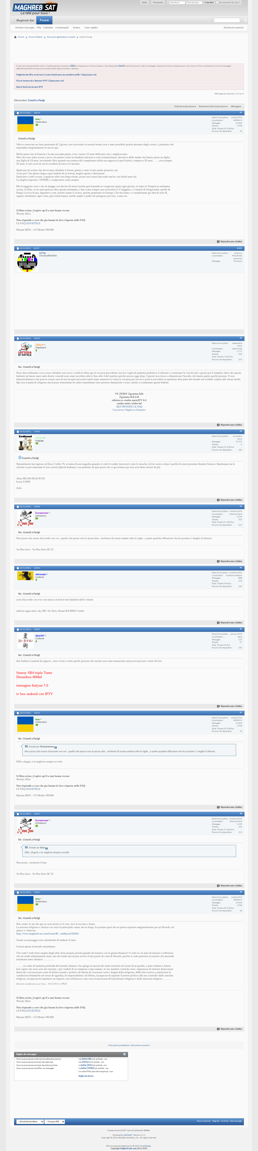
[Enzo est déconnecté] (25, 124)
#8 (241, 814)
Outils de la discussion (184, 106)
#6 (241, 629)
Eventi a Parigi (36, 100)
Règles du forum (86, 1076)
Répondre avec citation (231, 242)
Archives (225, 1121)
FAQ (39, 27)
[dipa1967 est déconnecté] (25, 641)
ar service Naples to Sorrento (130, 409)
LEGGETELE (33, 223)
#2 (241, 338)
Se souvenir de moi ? (229, 2)
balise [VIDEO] (87, 1068)
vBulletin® (128, 1135)
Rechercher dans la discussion (212, 106)
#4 (241, 506)
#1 (241, 112)
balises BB (86, 1059)
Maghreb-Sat (25, 20)
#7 (241, 713)
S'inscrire (158, 2)
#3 (241, 431)
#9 (241, 892)
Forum (44, 20)
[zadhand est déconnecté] (25, 443)
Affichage (235, 106)
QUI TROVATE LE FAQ (129, 406)
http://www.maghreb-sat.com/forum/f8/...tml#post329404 (47, 933)
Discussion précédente (119, 1045)
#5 (241, 568)
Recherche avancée (234, 27)
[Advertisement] (129, 40)
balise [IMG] (87, 1065)
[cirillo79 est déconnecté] (25, 349)
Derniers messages (25, 27)
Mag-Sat (216, 1121)
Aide (144, 2)
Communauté (62, 27)
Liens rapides (91, 27)
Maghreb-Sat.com (128, 1149)
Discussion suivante (140, 1045)
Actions (76, 27)
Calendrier (48, 27)
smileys (85, 1062)
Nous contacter (204, 1121)
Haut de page (236, 1121)
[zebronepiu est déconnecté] (25, 575)
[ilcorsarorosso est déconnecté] (25, 518)
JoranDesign (145, 1146)
